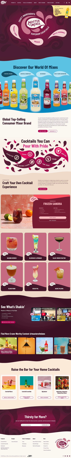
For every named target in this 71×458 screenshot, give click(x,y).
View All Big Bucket (44, 397)
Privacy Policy (46, 448)
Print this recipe (52, 220)
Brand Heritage (35, 443)
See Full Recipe (53, 217)
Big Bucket (3, 445)
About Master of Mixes (37, 441)
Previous (32, 314)
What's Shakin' (46, 441)
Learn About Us (53, 131)
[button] (11, 90)
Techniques (24, 443)
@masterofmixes (37, 333)
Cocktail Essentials (4, 443)
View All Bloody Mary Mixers (62, 397)
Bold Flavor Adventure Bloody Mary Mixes (5, 448)
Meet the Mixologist (36, 445)
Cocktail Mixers (3, 441)
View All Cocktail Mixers (9, 397)
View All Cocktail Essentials (26, 397)
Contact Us (45, 445)
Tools (23, 441)
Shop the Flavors (42, 131)
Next (68, 314)
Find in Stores (46, 443)
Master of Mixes (3, 2)
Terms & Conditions (47, 450)
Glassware (24, 445)
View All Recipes (42, 188)
